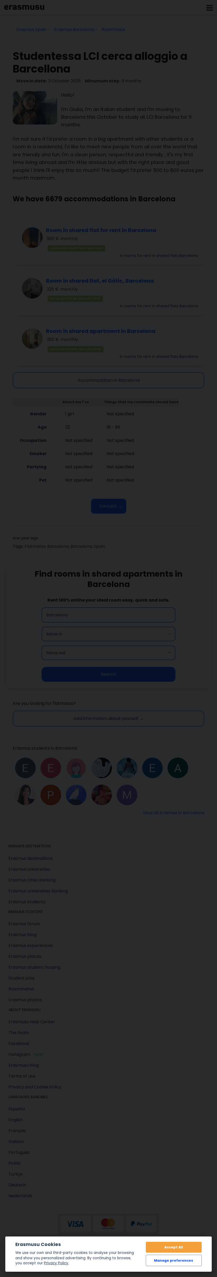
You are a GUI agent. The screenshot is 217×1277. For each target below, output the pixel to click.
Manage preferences (173, 1260)
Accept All (173, 1247)
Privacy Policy (56, 1263)
